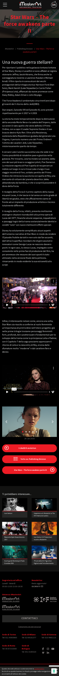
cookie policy (39, 669)
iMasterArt (9, 48)
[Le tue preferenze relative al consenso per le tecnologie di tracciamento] (54, 671)
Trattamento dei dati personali (29, 627)
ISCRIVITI (36, 586)
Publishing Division (25, 48)
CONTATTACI (29, 618)
